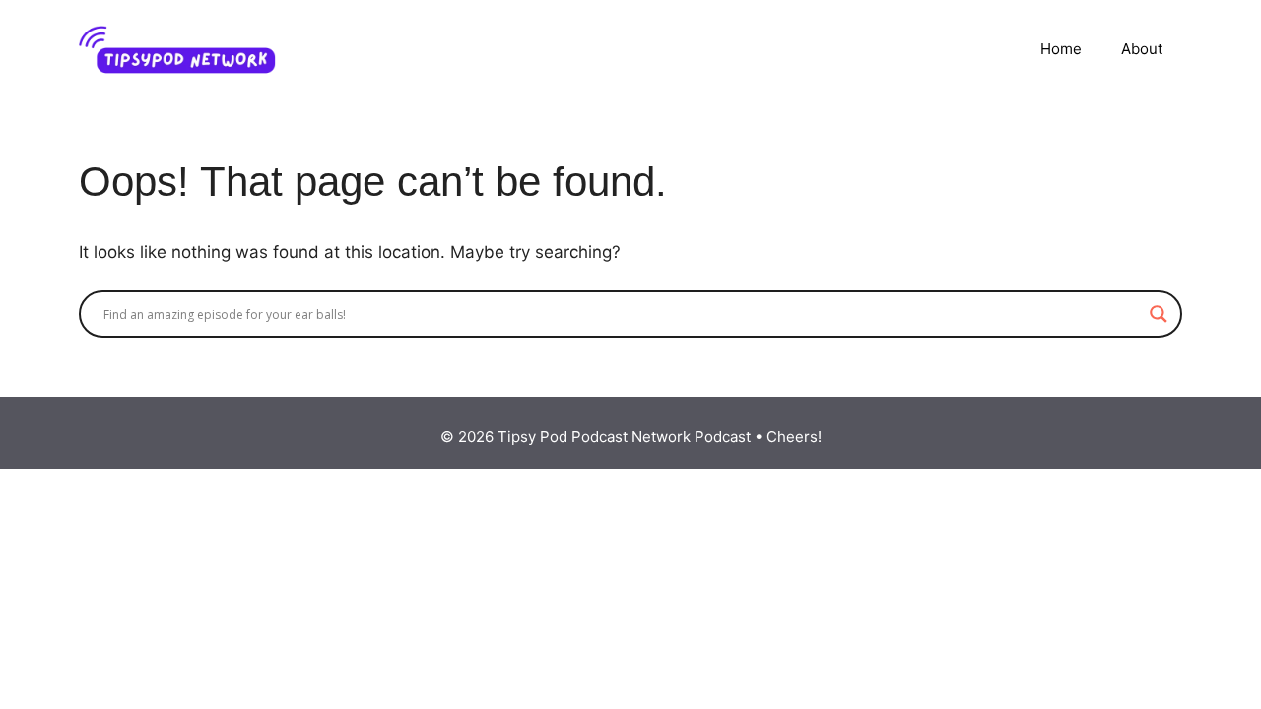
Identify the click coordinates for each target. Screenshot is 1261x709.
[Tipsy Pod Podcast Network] (177, 48)
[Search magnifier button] (1158, 314)
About (1141, 48)
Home (1061, 48)
